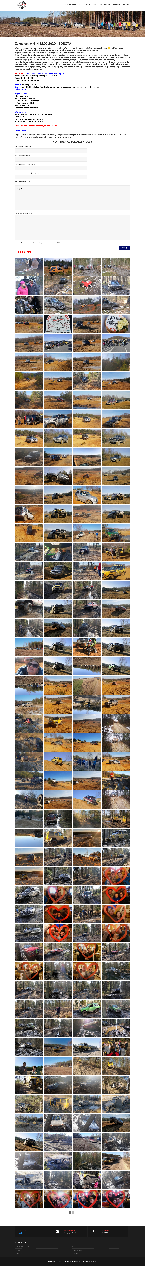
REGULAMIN (23, 252)
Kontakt (126, 4)
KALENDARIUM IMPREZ (73, 4)
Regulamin (116, 4)
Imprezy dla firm (105, 4)
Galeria (87, 4)
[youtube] (20, 1233)
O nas (95, 4)
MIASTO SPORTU (93, 1261)
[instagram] (21, 1233)
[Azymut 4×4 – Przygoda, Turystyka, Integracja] (22, 10)
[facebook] (18, 1233)
